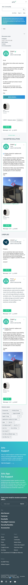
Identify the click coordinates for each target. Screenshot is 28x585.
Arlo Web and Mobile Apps (8, 434)
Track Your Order (18, 547)
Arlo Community (6, 6)
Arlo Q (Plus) (14, 428)
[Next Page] (20, 416)
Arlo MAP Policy (5, 561)
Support (16, 537)
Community (17, 539)
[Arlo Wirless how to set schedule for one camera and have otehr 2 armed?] (17, 135)
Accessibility (22, 576)
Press (2, 542)
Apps (3, 422)
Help (24, 13)
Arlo (4, 28)
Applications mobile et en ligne (9, 419)
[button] (24, 52)
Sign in (19, 13)
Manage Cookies (16, 577)
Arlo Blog (3, 550)
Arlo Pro (16, 425)
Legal (18, 576)
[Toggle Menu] (26, 1)
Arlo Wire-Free (5, 437)
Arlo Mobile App (6, 425)
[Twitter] (10, 581)
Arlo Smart (4, 431)
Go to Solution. (12, 97)
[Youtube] (15, 581)
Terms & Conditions (11, 576)
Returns (16, 550)
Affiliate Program (5, 564)
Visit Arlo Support (5, 463)
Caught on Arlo (5, 547)
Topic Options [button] (24, 34)
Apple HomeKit (16, 413)
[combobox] (14, 9)
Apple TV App (5, 416)
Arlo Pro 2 (4, 428)
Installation (19, 120)
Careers (3, 539)
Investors (3, 545)
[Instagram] (6, 581)
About (2, 537)
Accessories (5, 410)
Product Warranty (18, 552)
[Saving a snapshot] (19, 135)
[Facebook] (2, 581)
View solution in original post (11, 204)
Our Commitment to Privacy (8, 552)
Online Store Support (19, 545)
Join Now (14, 13)
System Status (17, 542)
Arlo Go (10, 422)
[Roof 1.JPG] (13, 190)
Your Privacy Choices (5, 577)
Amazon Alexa (5, 413)
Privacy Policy (3, 576)
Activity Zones (15, 410)
